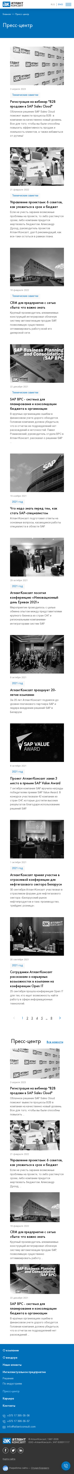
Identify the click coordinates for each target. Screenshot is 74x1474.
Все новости (55, 1042)
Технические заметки (25, 95)
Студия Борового (40, 1468)
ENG (60, 4)
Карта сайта (9, 1459)
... (46, 1018)
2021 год (17, 502)
